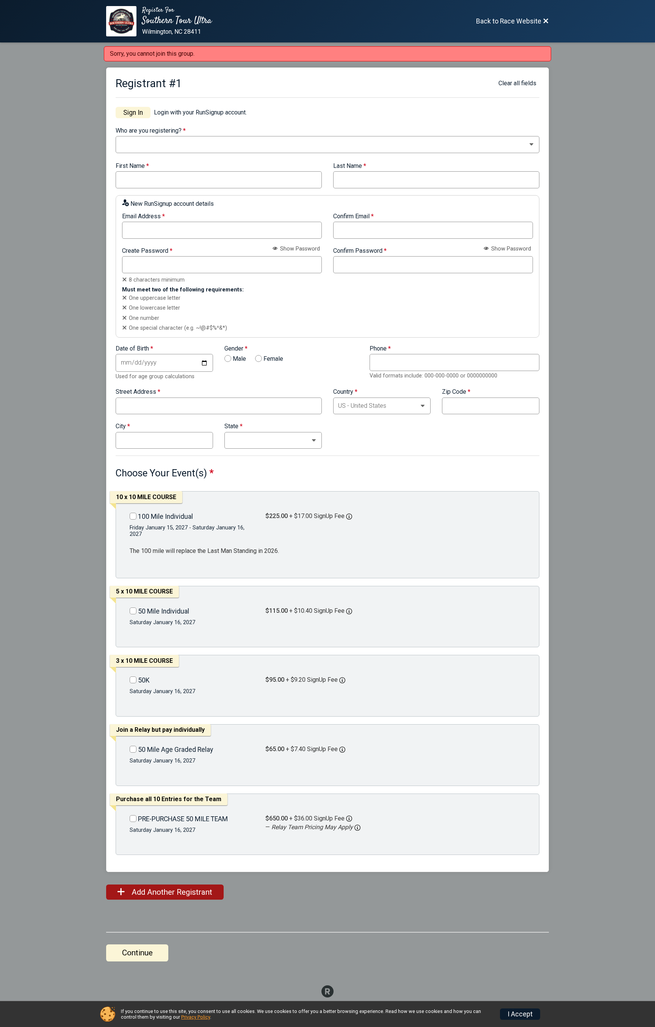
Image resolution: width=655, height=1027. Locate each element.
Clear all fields (517, 83)
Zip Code (456, 391)
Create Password (147, 250)
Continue (137, 952)
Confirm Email (353, 216)
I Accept (520, 1014)
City (123, 426)
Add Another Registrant (171, 892)
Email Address (143, 216)
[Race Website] (124, 21)
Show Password (299, 249)
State (233, 426)
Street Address (138, 391)
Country (345, 391)
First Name (132, 166)
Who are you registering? (151, 130)
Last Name (349, 166)
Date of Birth (134, 348)
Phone (380, 348)
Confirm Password (360, 250)
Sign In (133, 112)
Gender (236, 348)
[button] (357, 828)
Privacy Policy (195, 1017)
